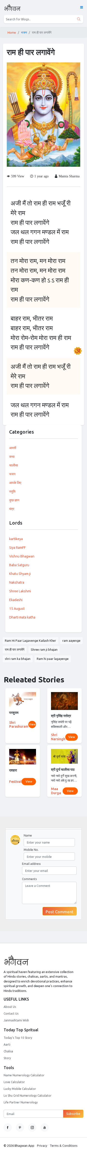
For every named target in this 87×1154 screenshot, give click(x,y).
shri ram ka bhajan (17, 658)
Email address (31, 863)
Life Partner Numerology (21, 1102)
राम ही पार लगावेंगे (14, 649)
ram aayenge (71, 640)
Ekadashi (15, 600)
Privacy (42, 1145)
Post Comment (59, 911)
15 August (17, 609)
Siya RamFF (17, 548)
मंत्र (11, 509)
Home (11, 32)
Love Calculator (14, 1082)
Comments (29, 879)
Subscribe (73, 1113)
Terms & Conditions (64, 1145)
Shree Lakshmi (20, 591)
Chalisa (8, 1051)
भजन (24, 32)
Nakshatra (16, 582)
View (32, 724)
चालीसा (13, 465)
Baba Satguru (19, 565)
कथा (11, 457)
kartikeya (16, 539)
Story (7, 1058)
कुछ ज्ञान (14, 500)
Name (28, 835)
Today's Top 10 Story (18, 1037)
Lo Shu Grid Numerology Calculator (27, 1095)
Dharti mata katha (22, 617)
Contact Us (11, 1013)
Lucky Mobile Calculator (20, 1088)
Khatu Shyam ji (20, 574)
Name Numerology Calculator (24, 1075)
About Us (10, 1006)
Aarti (7, 1044)
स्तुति (12, 491)
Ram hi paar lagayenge (53, 658)
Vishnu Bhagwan (21, 556)
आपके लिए (15, 483)
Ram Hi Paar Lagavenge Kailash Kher (30, 640)
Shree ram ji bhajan (44, 649)
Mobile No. (31, 849)
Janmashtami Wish (16, 1020)
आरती (12, 448)
